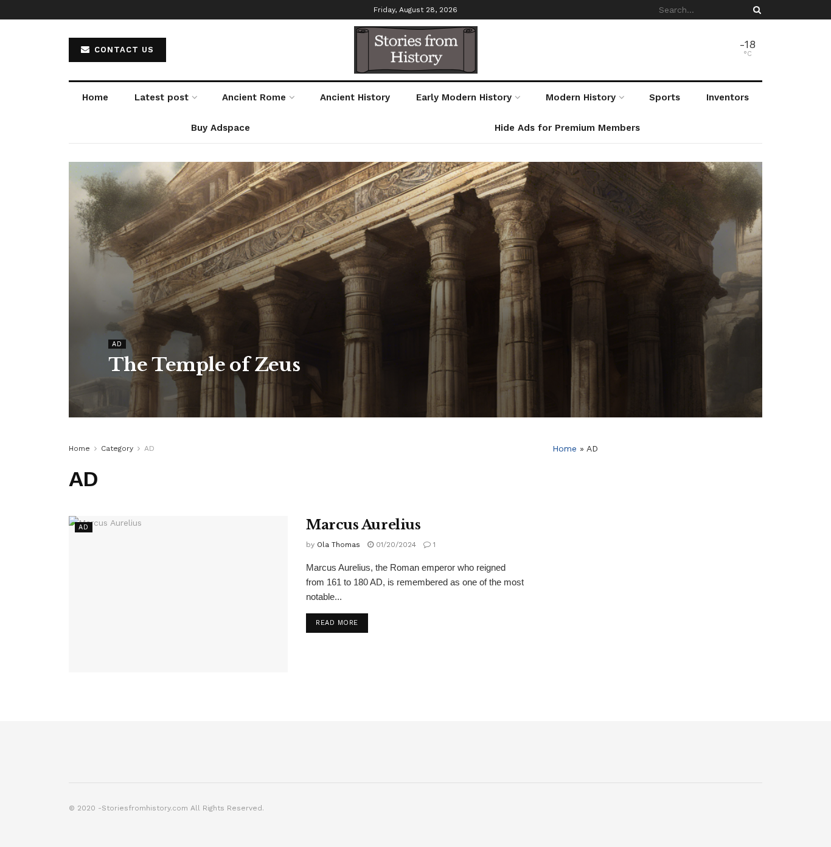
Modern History (581, 97)
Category (117, 448)
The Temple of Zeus (204, 365)
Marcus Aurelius (363, 525)
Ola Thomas (140, 389)
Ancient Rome (254, 97)
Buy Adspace (220, 127)
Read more (337, 623)
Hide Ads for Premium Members (567, 127)
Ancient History (355, 97)
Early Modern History (464, 97)
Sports (664, 97)
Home (95, 97)
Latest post (161, 97)
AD (117, 344)
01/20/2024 (395, 544)
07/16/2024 (197, 389)
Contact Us (122, 49)
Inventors (727, 97)
